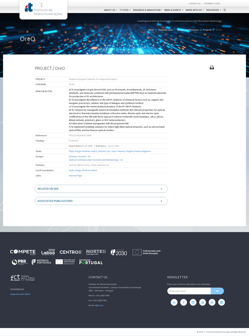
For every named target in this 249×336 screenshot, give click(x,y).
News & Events (173, 10)
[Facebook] (183, 302)
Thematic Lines (165, 29)
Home (151, 29)
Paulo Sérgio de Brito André (83, 151)
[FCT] (22, 278)
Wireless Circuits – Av (80, 156)
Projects (207, 29)
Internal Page (75, 175)
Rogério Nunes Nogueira (138, 151)
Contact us (194, 3)
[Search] (224, 6)
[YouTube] (202, 302)
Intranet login (212, 3)
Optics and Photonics (188, 29)
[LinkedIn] (174, 302)
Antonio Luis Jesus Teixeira (111, 151)
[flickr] (221, 302)
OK (217, 290)
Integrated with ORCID (20, 294)
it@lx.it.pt (99, 305)
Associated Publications (55, 201)
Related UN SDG (48, 189)
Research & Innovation (146, 10)
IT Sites (124, 10)
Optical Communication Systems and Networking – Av (96, 159)
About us (110, 10)
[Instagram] (193, 302)
